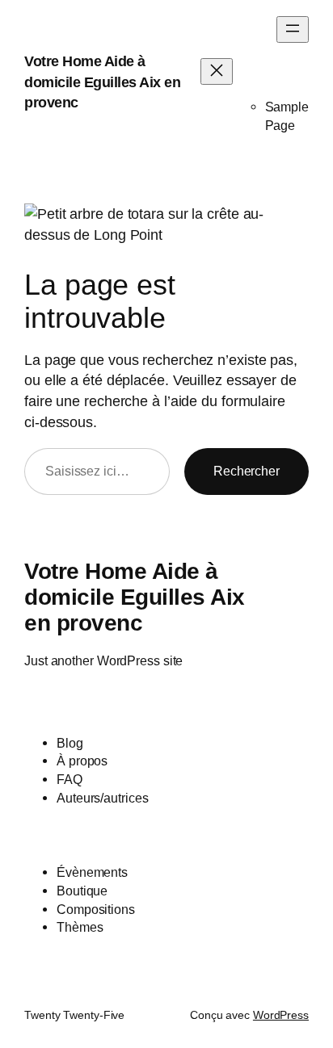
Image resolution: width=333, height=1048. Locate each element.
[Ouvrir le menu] (292, 29)
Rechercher (246, 470)
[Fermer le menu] (216, 71)
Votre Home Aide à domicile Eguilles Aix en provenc (102, 81)
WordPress (281, 1014)
